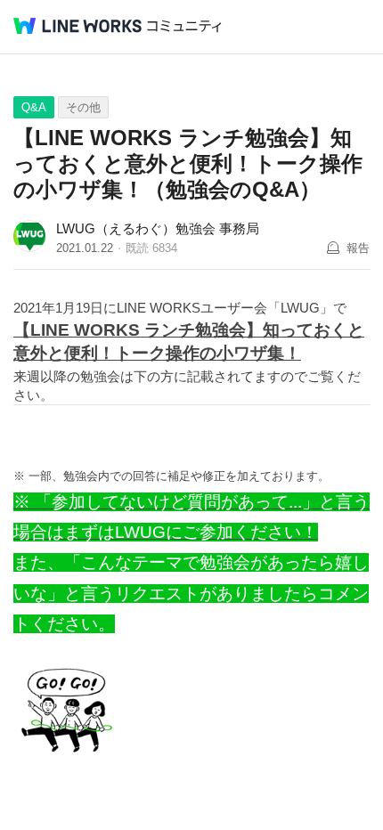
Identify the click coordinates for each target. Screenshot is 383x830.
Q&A (33, 107)
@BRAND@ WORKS (77, 26)
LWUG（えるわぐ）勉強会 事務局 (157, 228)
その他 (83, 107)
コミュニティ (184, 26)
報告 (358, 248)
